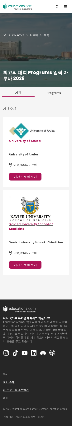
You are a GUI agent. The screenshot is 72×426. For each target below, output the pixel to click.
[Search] (57, 6)
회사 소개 (9, 382)
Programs (53, 93)
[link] (46, 35)
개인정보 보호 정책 (25, 416)
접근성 (40, 416)
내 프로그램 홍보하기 (16, 390)
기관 (18, 92)
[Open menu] (65, 6)
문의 (5, 397)
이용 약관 (8, 416)
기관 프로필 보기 (25, 177)
